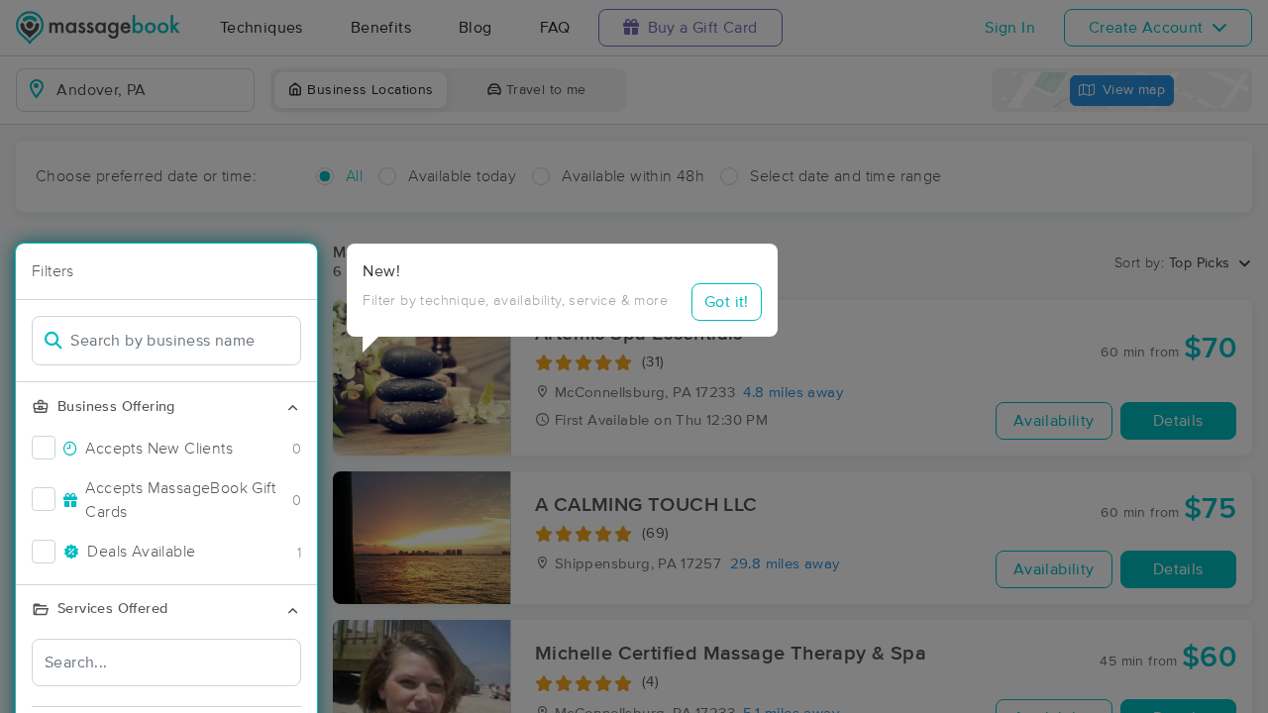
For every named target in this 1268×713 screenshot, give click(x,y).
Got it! (726, 302)
